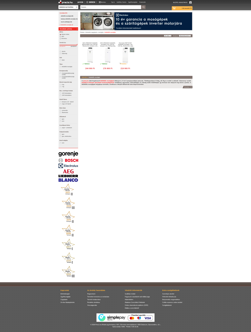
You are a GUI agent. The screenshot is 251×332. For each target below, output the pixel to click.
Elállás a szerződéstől (132, 308)
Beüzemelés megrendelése (171, 299)
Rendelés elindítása (93, 302)
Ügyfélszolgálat (132, 2)
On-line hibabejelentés (67, 302)
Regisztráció (91, 294)
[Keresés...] (143, 7)
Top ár (113, 2)
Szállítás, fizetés (121, 2)
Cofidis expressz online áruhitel (172, 302)
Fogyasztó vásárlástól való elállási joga (137, 296)
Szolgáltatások (167, 305)
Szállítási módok (130, 294)
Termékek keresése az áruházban (98, 296)
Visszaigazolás (92, 305)
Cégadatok (63, 299)
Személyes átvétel (168, 294)
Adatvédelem (129, 299)
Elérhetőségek (65, 294)
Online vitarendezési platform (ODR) (136, 305)
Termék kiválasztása (93, 299)
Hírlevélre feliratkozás (169, 296)
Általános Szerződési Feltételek (135, 302)
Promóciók (142, 2)
